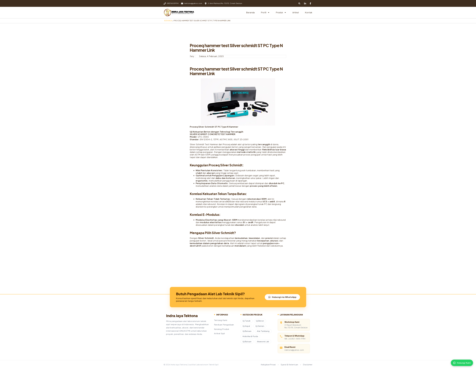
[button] (299, 3)
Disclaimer (307, 365)
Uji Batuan (247, 331)
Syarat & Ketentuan (289, 365)
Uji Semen (259, 326)
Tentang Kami (220, 320)
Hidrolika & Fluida (250, 336)
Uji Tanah (247, 321)
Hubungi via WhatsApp (284, 297)
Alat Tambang (263, 331)
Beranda (250, 12)
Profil (263, 12)
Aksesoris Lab (263, 341)
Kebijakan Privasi (268, 365)
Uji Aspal (246, 326)
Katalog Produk (221, 329)
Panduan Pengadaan (224, 324)
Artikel (295, 12)
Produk (279, 12)
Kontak (308, 12)
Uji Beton (260, 321)
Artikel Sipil (219, 333)
